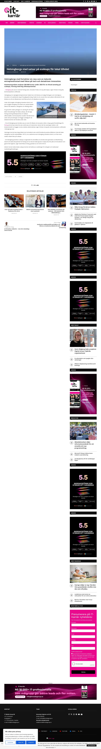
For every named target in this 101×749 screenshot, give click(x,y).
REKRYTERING (62, 22)
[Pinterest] (87, 1)
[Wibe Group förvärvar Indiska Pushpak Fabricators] (83, 196)
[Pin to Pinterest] (34, 185)
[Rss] (96, 1)
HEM (7, 22)
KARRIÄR (12, 22)
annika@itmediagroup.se (46, 718)
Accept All (30, 742)
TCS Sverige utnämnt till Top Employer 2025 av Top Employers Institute (86, 129)
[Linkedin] (89, 1)
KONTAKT (16, 1)
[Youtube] (91, 1)
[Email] (94, 1)
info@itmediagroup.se (13, 722)
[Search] (96, 23)
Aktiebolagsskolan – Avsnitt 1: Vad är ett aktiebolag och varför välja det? (85, 116)
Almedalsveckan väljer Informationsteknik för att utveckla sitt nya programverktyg (84, 445)
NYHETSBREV (8, 1)
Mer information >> (51, 747)
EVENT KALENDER (85, 22)
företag (6, 125)
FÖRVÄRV (70, 22)
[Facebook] (83, 1)
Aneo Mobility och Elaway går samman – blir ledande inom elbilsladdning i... (35, 211)
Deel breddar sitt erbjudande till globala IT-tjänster (84, 223)
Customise (10, 742)
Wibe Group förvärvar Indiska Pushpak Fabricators (85, 208)
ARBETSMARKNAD (22, 22)
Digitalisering (8, 176)
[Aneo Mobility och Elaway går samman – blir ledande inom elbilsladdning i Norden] (35, 200)
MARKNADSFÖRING (37, 1)
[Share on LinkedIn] (36, 185)
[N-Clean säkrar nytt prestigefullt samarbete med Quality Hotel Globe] (56, 200)
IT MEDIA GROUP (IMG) (51, 1)
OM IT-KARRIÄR (25, 1)
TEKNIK (77, 22)
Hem (8, 65)
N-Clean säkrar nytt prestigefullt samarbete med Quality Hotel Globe (56, 211)
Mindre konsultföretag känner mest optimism (14, 210)
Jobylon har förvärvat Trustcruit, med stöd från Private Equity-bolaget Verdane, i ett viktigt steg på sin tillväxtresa (85, 216)
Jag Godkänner (91, 745)
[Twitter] (85, 1)
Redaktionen (15, 72)
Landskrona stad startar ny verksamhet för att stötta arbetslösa (85, 595)
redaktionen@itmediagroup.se (44, 722)
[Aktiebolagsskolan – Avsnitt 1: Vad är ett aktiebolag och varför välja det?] (83, 103)
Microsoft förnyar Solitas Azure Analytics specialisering (84, 454)
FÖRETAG (31, 22)
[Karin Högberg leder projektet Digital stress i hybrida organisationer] (83, 338)
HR (45, 22)
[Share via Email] (37, 185)
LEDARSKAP (39, 22)
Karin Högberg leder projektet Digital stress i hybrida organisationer (85, 351)
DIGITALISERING (52, 22)
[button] (6, 206)
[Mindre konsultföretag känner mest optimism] (14, 200)
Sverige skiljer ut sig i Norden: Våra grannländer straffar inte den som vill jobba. (85, 587)
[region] (20, 737)
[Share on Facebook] (31, 185)
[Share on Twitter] (33, 185)
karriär (20, 176)
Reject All (20, 742)
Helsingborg (8, 90)
